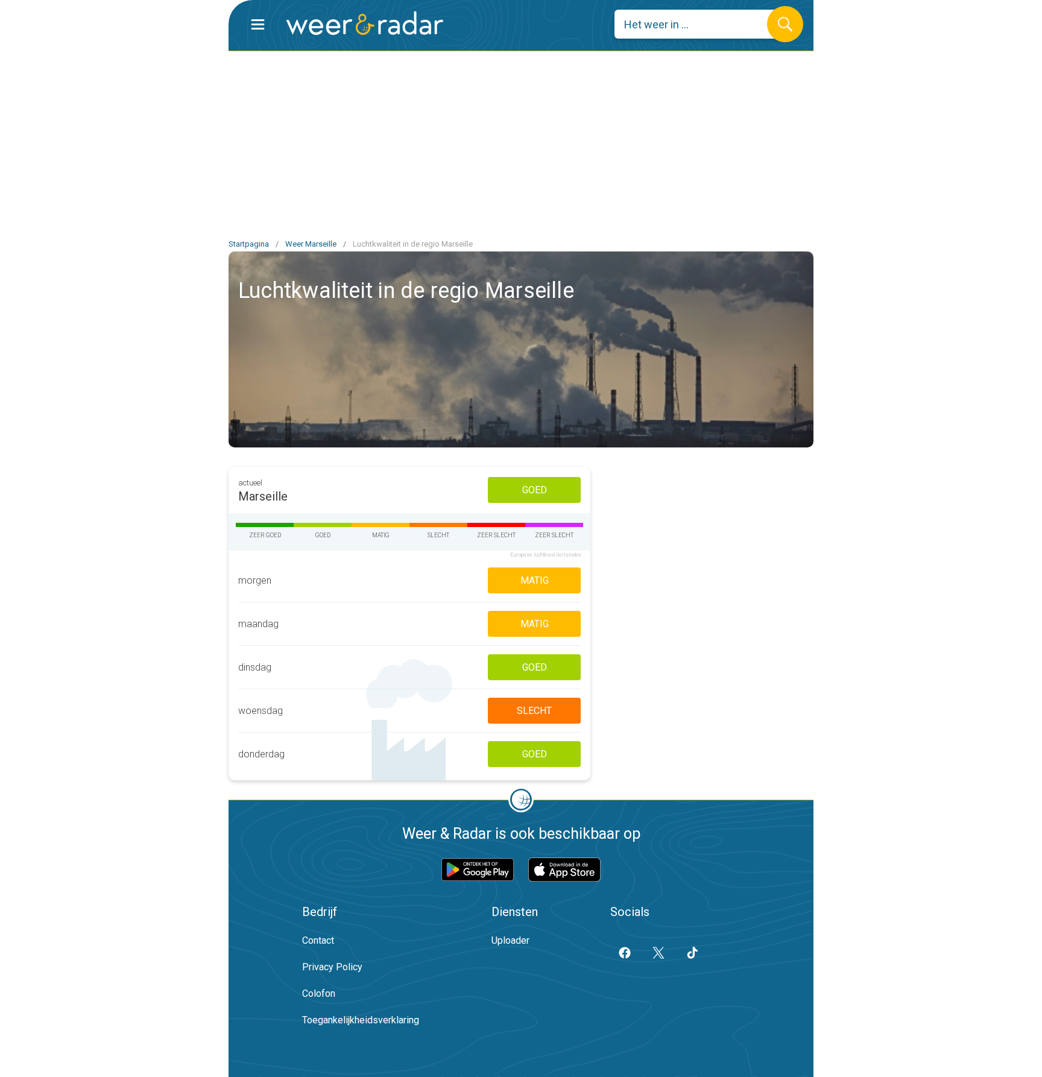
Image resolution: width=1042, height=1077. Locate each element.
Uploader (510, 940)
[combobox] (699, 24)
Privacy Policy (332, 967)
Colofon (318, 993)
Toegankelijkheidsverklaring (360, 1020)
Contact (318, 940)
